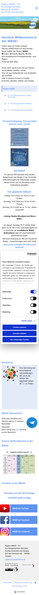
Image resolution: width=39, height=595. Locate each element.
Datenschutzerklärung (23, 582)
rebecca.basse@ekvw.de (15, 559)
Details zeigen (27, 321)
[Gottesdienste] (19, 463)
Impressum (7, 582)
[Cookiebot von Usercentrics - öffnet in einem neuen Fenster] (28, 254)
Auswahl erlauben (19, 333)
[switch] (33, 298)
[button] (34, 8)
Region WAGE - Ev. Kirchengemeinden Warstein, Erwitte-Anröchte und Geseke (12, 8)
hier (23, 383)
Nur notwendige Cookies (19, 339)
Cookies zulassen (19, 327)
